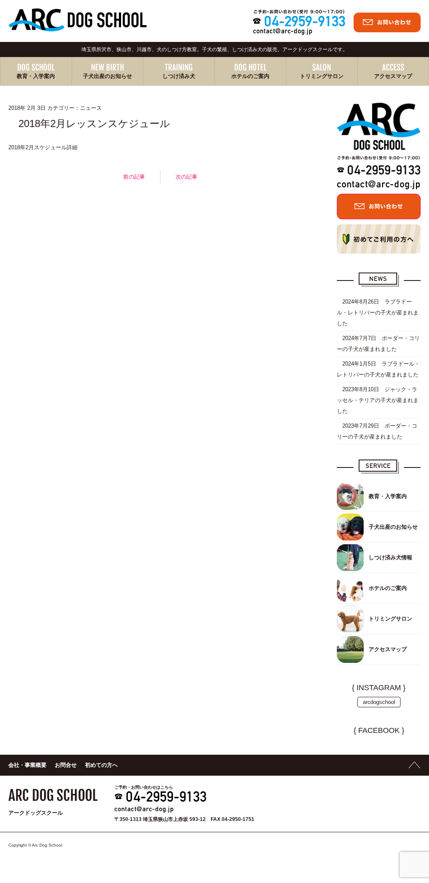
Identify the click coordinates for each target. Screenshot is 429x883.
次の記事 (186, 177)
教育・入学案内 (36, 76)
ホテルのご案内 (250, 76)
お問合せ (66, 765)
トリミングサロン (322, 76)
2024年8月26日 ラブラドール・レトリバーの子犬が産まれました (378, 313)
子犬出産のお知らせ (107, 76)
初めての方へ (101, 765)
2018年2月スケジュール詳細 (43, 147)
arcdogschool (379, 702)
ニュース (91, 108)
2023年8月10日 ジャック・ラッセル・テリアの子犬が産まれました (378, 400)
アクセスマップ (393, 76)
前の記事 (134, 177)
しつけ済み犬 (179, 76)
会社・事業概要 (27, 765)
